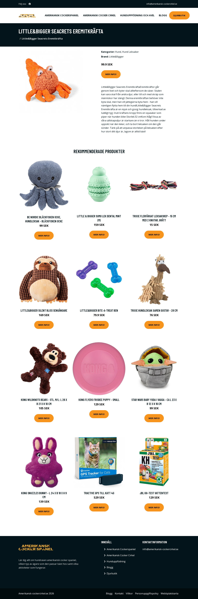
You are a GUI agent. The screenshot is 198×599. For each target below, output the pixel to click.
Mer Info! (110, 74)
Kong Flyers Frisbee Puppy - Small (99, 399)
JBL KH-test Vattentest (154, 493)
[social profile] (30, 4)
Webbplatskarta (169, 593)
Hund (118, 51)
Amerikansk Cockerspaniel (62, 15)
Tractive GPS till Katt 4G (99, 493)
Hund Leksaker (130, 51)
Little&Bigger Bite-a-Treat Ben (99, 310)
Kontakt (119, 593)
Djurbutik (179, 15)
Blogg (163, 15)
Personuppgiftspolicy (146, 593)
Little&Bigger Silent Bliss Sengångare (44, 310)
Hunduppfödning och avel (137, 15)
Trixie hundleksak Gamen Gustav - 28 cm (154, 310)
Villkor (129, 593)
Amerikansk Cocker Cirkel (99, 15)
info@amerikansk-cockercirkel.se (162, 3)
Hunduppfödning (116, 561)
